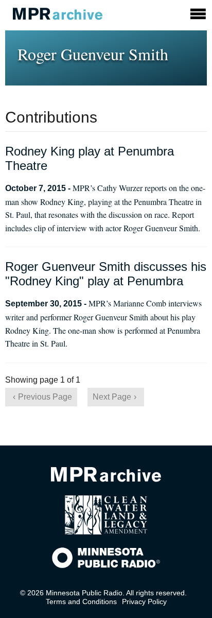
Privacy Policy (144, 601)
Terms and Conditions (81, 601)
